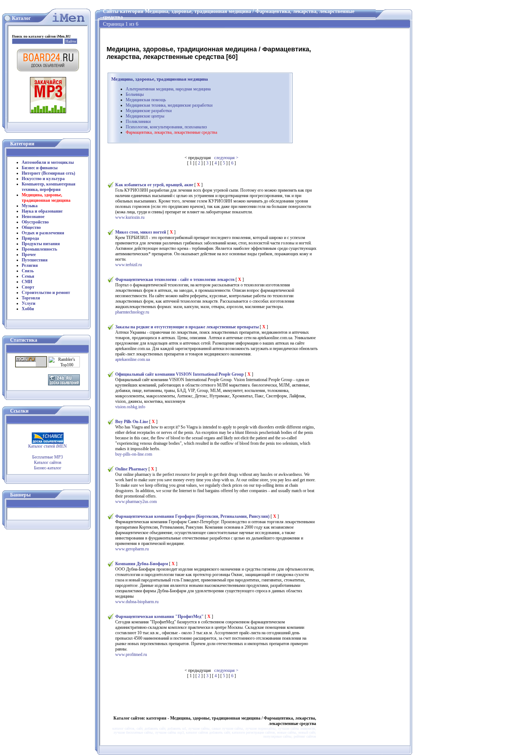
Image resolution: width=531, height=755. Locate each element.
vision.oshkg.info (130, 406)
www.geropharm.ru (132, 548)
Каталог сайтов (47, 462)
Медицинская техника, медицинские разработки (169, 105)
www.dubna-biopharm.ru (137, 601)
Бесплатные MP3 (47, 457)
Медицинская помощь (146, 99)
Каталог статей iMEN (47, 446)
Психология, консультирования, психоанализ (166, 126)
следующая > (226, 157)
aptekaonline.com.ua (132, 359)
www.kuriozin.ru (129, 217)
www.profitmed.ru (131, 654)
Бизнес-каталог (47, 467)
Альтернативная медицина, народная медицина (168, 88)
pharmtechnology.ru (132, 312)
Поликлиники (138, 121)
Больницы (135, 94)
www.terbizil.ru (128, 264)
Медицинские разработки (149, 110)
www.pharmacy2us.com (136, 501)
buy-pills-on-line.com (133, 454)
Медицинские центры (145, 116)
